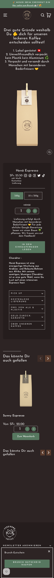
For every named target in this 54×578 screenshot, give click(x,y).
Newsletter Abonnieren (22, 546)
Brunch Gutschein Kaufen (27, 563)
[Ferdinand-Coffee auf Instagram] (25, 175)
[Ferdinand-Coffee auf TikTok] (43, 175)
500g (17, 195)
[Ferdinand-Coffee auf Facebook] (30, 175)
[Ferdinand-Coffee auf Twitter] (39, 175)
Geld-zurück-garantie (21, 317)
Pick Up (16, 293)
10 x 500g (33, 195)
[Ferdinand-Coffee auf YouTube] (34, 175)
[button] (48, 358)
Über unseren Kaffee (21, 325)
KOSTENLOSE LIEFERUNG (20, 301)
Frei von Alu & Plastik (22, 309)
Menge (27, 205)
